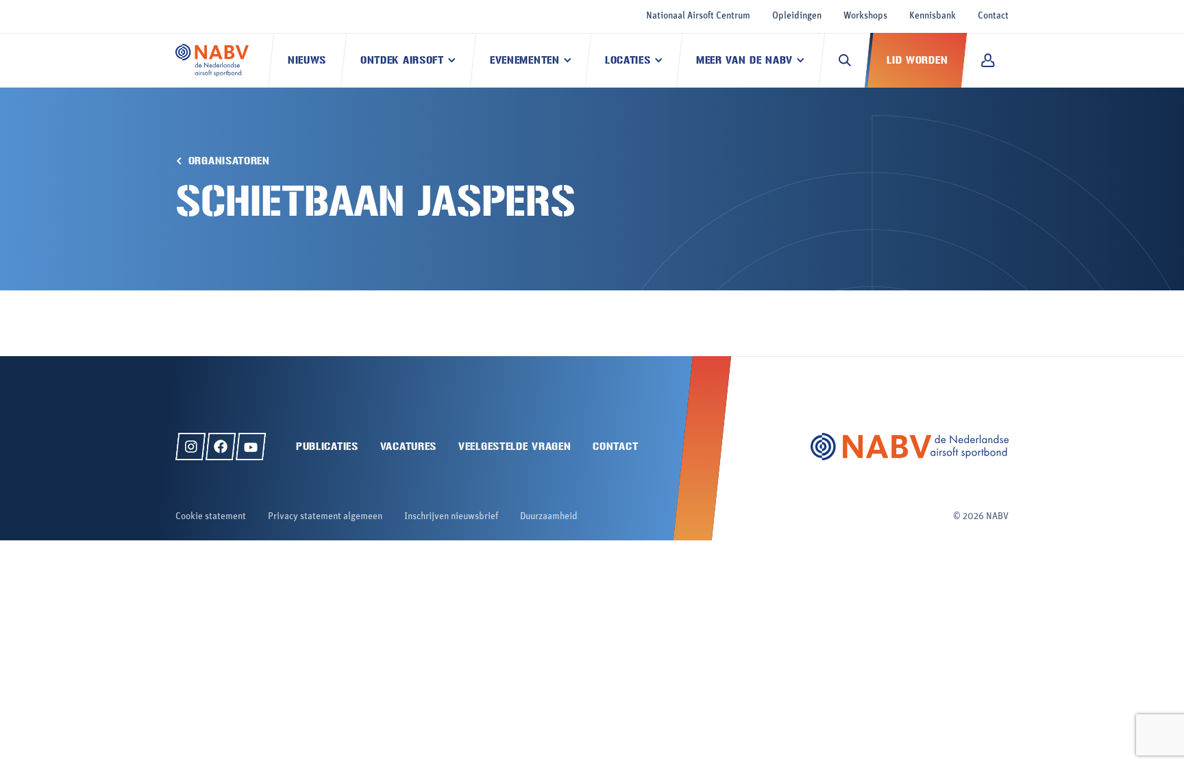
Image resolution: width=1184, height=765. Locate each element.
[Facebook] (221, 446)
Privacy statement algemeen (325, 517)
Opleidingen (797, 16)
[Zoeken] (844, 60)
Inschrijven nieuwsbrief (451, 517)
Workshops (865, 16)
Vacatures (408, 446)
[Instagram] (190, 446)
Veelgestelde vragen (514, 446)
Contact (993, 16)
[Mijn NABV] (987, 60)
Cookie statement (210, 517)
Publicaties (327, 446)
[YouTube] (251, 446)
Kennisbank (932, 16)
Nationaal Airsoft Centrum (698, 16)
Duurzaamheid (549, 517)
